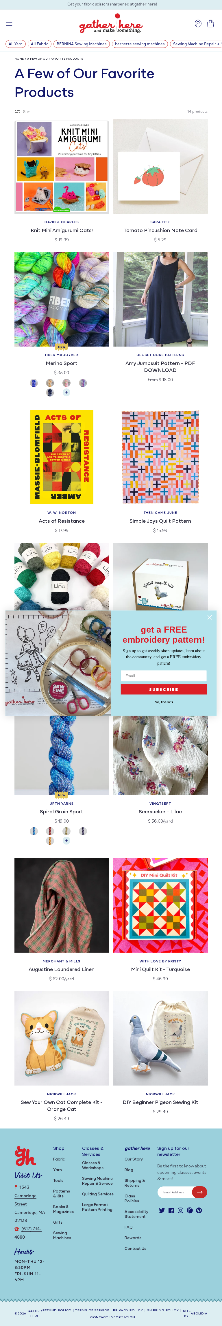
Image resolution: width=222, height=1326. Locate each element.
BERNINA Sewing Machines (82, 43)
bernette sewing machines (140, 43)
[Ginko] (53, 841)
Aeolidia (199, 1313)
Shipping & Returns (135, 1183)
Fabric (59, 1159)
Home (19, 59)
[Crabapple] (53, 832)
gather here (34, 1314)
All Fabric (39, 43)
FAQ (129, 1227)
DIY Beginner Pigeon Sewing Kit (160, 1102)
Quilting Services (98, 1194)
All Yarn (16, 43)
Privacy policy (128, 1310)
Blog (129, 1170)
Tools (58, 1181)
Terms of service (92, 1310)
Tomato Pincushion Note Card (160, 231)
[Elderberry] (69, 832)
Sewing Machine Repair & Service (97, 1181)
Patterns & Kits (61, 1194)
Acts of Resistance (62, 521)
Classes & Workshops (92, 1165)
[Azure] (37, 383)
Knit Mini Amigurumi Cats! (62, 231)
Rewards (133, 1238)
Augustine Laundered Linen (62, 970)
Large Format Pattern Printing (97, 1207)
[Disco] (86, 383)
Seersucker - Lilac (160, 812)
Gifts (57, 1222)
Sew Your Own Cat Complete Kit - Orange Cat (62, 1106)
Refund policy (56, 1310)
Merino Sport (61, 363)
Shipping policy (163, 1310)
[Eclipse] (53, 393)
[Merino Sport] (66, 395)
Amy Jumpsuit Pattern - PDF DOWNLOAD (160, 367)
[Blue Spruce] (37, 832)
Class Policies (132, 1198)
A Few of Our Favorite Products (55, 59)
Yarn (57, 1170)
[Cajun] (53, 383)
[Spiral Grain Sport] (66, 843)
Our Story (134, 1159)
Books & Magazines (63, 1209)
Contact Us (135, 1249)
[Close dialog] (209, 617)
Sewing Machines (62, 1235)
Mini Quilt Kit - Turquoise (160, 970)
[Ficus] (86, 832)
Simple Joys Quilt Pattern (160, 521)
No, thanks (164, 702)
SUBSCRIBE (164, 689)
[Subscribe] (199, 1192)
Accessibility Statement (136, 1214)
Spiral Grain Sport (61, 812)
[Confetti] (69, 383)
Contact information (112, 1317)
